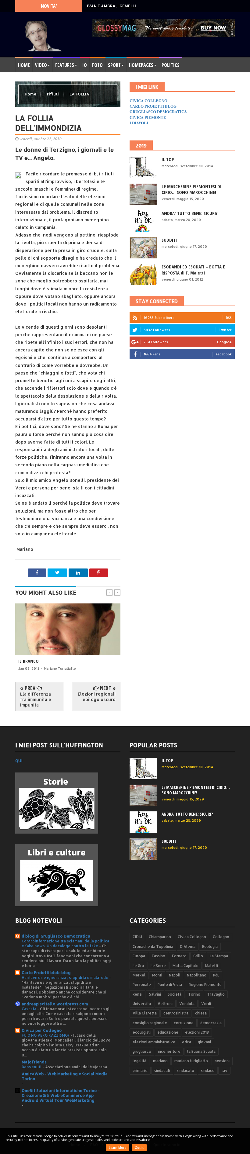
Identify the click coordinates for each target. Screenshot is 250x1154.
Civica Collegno (192, 937)
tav (224, 1070)
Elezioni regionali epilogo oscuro (97, 696)
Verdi (206, 1003)
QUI (19, 760)
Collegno (221, 937)
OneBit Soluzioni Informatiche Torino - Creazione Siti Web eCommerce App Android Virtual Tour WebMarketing (61, 1095)
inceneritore (169, 1051)
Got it (139, 1147)
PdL (216, 975)
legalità (139, 1061)
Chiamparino (160, 937)
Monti (157, 975)
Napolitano (196, 975)
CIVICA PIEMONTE (148, 117)
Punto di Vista (170, 984)
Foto (97, 65)
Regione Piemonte (205, 984)
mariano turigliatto (191, 1061)
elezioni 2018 (197, 1032)
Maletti (211, 965)
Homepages (141, 65)
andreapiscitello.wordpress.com (55, 1003)
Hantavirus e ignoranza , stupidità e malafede (65, 977)
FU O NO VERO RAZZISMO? (46, 1035)
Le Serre (158, 965)
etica (186, 1042)
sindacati (162, 1070)
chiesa (201, 1013)
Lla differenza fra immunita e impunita (35, 699)
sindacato (185, 1070)
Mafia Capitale (185, 965)
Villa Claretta (145, 1013)
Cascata (29, 1008)
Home (24, 65)
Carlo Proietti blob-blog (46, 972)
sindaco (208, 1070)
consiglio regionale (150, 1023)
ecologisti (142, 1032)
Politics (171, 65)
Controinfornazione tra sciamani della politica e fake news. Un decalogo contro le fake (65, 943)
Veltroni (165, 1003)
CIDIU (137, 937)
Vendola (187, 1003)
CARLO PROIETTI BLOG (153, 106)
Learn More (117, 1147)
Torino (194, 994)
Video (41, 65)
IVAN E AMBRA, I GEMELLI (111, 5)
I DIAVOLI (139, 123)
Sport (114, 65)
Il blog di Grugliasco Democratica (56, 936)
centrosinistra (175, 1013)
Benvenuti (32, 1066)
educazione (167, 1032)
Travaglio (216, 994)
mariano (160, 1061)
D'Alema (187, 946)
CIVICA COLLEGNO (148, 100)
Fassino (158, 956)
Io (84, 65)
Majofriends (34, 1061)
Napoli (174, 975)
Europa (139, 956)
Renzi (137, 994)
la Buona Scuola (201, 1051)
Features (64, 65)
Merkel (139, 975)
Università (142, 1003)
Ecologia (210, 946)
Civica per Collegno (42, 1030)
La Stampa (219, 956)
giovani (204, 1042)
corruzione (184, 1023)
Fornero (179, 956)
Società (174, 994)
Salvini (155, 994)
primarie (140, 1070)
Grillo (198, 956)
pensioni (222, 1061)
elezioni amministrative (154, 1042)
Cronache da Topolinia (153, 946)
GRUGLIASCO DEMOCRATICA (158, 111)
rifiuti (53, 94)
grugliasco (142, 1051)
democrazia (211, 1023)
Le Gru (138, 965)
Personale (142, 984)
